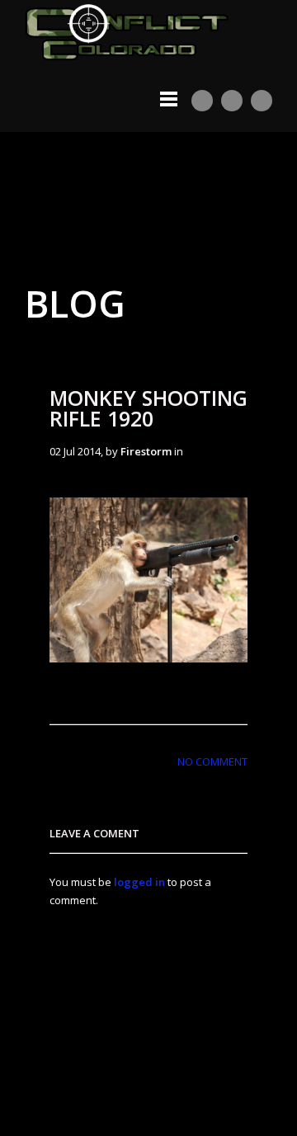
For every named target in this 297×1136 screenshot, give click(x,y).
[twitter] (232, 100)
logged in (139, 881)
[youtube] (202, 100)
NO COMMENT (212, 761)
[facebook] (261, 100)
